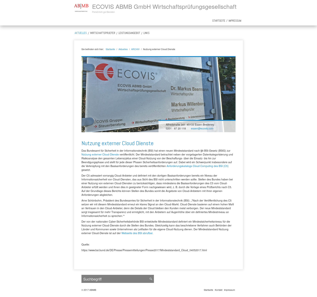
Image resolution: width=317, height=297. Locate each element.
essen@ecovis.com (202, 128)
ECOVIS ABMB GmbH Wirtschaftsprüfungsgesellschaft (164, 6)
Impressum (235, 20)
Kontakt (218, 289)
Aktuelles (81, 33)
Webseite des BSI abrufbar (136, 233)
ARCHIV (135, 49)
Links (146, 33)
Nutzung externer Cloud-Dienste (100, 154)
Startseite (218, 20)
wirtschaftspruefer (102, 33)
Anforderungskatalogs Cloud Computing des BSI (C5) (198, 166)
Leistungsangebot (129, 33)
